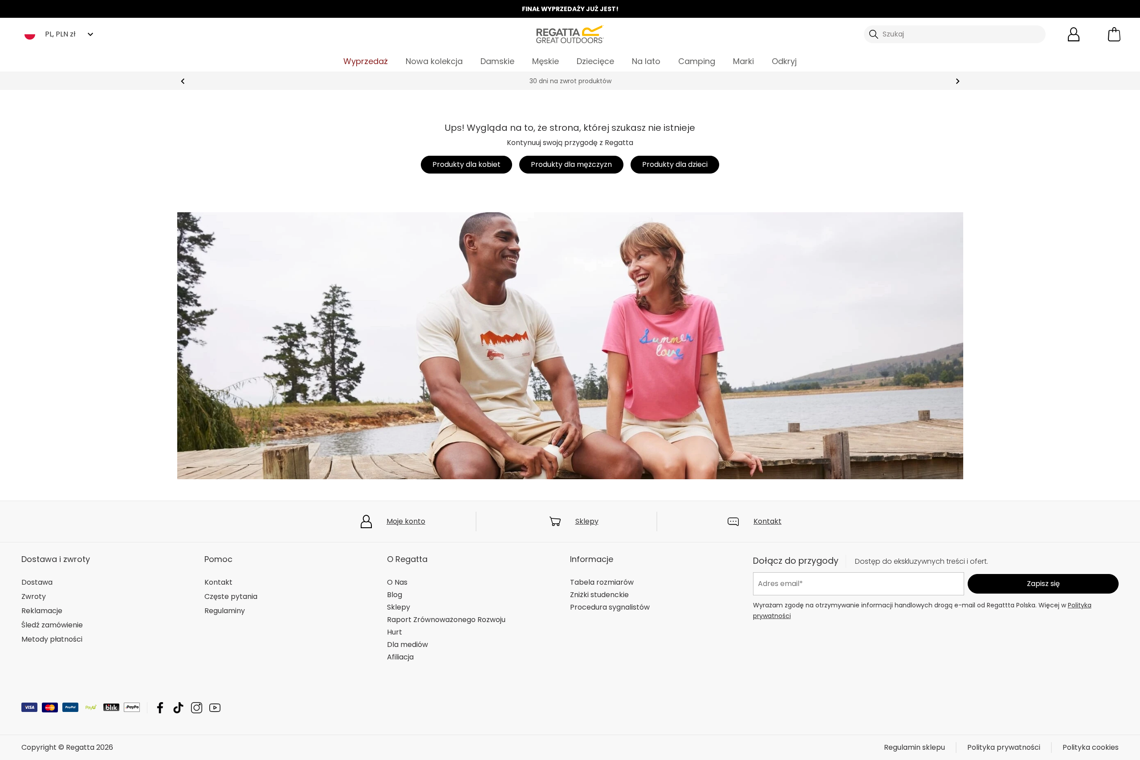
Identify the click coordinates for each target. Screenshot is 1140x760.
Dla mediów (407, 644)
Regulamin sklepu (914, 747)
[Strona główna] (570, 33)
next (957, 81)
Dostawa (37, 582)
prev (182, 81)
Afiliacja (400, 657)
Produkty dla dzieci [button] (675, 164)
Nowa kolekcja (434, 61)
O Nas (397, 582)
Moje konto (406, 521)
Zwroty (33, 596)
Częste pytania (230, 596)
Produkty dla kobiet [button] (466, 164)
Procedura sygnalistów (610, 607)
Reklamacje (41, 611)
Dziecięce (595, 61)
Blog (394, 595)
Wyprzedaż (365, 61)
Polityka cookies (1091, 747)
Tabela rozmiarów (602, 582)
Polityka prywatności (1003, 747)
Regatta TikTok (178, 707)
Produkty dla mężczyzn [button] (571, 164)
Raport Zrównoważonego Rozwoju (446, 619)
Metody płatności (51, 639)
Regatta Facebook (160, 707)
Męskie (545, 61)
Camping (696, 61)
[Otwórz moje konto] (1074, 34)
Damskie (497, 61)
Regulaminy (224, 611)
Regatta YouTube (214, 707)
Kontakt (767, 521)
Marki (743, 61)
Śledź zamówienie (52, 625)
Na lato (646, 61)
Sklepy (586, 521)
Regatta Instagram (196, 707)
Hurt (394, 632)
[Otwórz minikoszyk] (1114, 34)
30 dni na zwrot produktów (570, 81)
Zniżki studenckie (599, 595)
